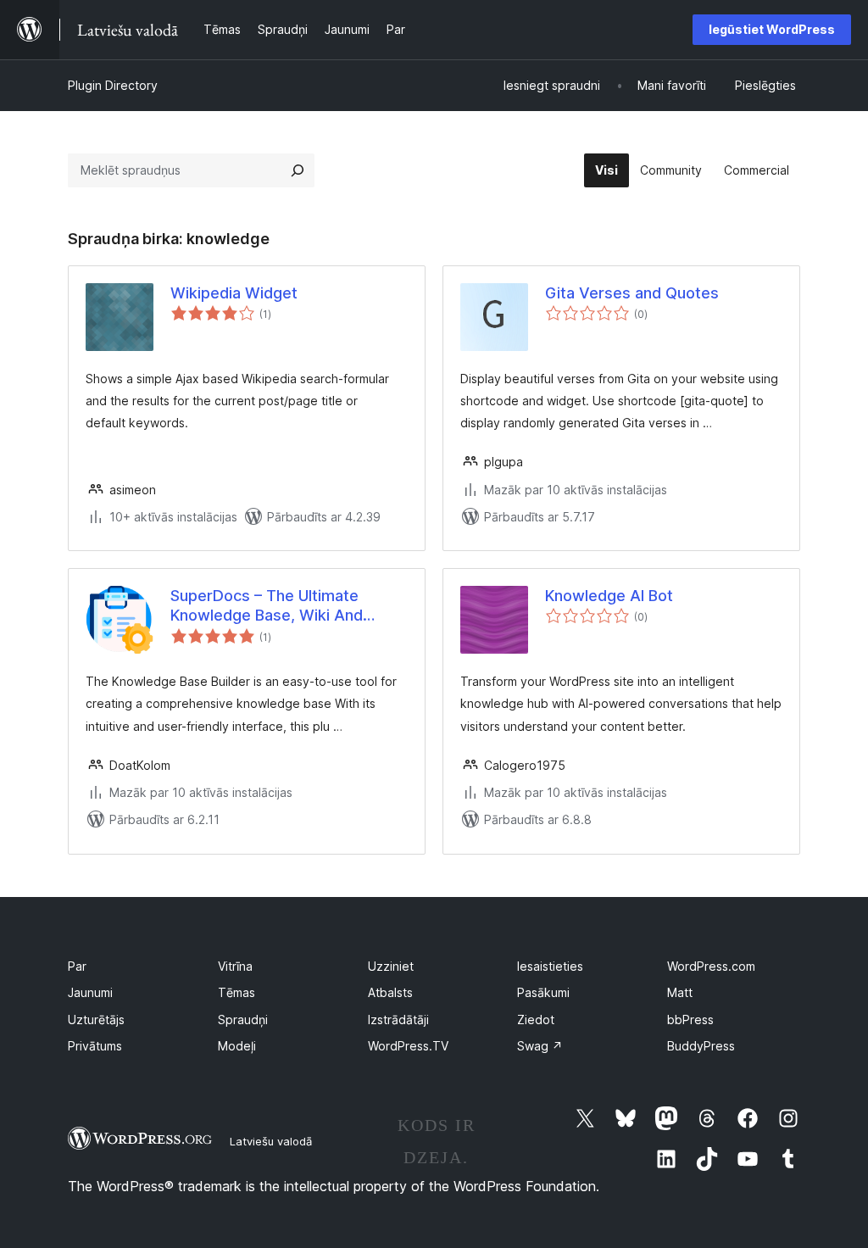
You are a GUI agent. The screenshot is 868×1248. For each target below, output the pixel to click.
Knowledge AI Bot (609, 595)
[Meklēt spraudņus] (297, 170)
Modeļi (237, 1046)
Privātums (95, 1046)
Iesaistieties (550, 966)
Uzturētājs (96, 1019)
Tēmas (236, 992)
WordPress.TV (408, 1046)
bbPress (690, 1019)
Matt (680, 992)
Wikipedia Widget (234, 293)
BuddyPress (701, 1046)
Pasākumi (543, 992)
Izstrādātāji (398, 1019)
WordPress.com (711, 966)
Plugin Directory (113, 85)
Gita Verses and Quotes (632, 293)
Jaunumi (90, 992)
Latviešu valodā (271, 1141)
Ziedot (535, 1019)
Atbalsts (390, 992)
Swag (540, 1046)
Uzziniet (391, 966)
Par (77, 966)
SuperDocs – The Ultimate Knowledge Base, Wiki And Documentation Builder (266, 606)
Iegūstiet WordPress (772, 29)
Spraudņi (243, 1019)
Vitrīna (235, 966)
